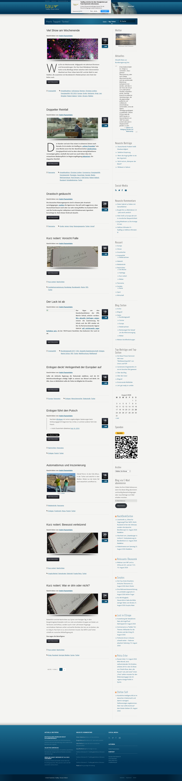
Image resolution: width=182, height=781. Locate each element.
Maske (93, 175)
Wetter (121, 279)
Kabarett (120, 261)
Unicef (92, 226)
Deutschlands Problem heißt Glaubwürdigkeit (55, 737)
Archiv (119, 309)
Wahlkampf (93, 353)
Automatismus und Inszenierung (66, 465)
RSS (116, 190)
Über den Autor (122, 376)
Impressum (128, 777)
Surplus (120, 577)
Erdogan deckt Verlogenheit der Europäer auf (73, 367)
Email (126, 190)
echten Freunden (89, 146)
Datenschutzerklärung (63, 1)
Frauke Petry (77, 573)
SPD (87, 287)
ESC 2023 (74, 93)
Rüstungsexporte (79, 226)
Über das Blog (121, 372)
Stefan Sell (122, 692)
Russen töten (121, 659)
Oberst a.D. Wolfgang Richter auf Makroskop (126, 129)
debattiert (86, 156)
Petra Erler (122, 655)
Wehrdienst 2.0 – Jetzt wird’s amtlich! (93, 740)
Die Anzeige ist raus (91, 749)
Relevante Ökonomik (127, 559)
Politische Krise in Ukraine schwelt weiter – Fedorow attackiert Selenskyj (125, 640)
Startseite (122, 777)
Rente (83, 287)
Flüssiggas (73, 175)
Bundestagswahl (124, 317)
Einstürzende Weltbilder (125, 382)
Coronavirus (86, 172)
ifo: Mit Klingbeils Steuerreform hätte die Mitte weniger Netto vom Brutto (126, 600)
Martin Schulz (65, 353)
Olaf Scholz (85, 177)
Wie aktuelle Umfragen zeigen (87, 318)
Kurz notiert (52, 282)
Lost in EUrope (124, 615)
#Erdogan (59, 419)
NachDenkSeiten (125, 516)
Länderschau (91, 149)
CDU (77, 351)
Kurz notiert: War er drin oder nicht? (68, 585)
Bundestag (67, 287)
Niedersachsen (124, 257)
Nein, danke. (94, 11)
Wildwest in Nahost (124, 167)
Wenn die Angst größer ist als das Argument (57, 758)
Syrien (72, 655)
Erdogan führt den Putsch (62, 410)
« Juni (117, 418)
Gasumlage (80, 175)
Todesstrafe (86, 398)
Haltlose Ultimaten (99, 762)
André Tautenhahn (66, 36)
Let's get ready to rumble (125, 385)
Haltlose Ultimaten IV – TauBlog (84, 752)
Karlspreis (91, 93)
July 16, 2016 (75, 428)
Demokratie (62, 573)
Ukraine (84, 96)
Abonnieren (121, 506)
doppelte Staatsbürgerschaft (89, 351)
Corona (121, 320)
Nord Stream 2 (76, 177)
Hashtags (122, 273)
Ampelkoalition (66, 91)
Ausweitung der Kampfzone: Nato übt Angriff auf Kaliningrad (126, 621)
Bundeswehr (76, 287)
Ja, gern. (104, 11)
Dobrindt (70, 573)
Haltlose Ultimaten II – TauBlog (84, 762)
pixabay (63, 493)
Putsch (56, 453)
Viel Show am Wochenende (63, 30)
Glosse (119, 249)
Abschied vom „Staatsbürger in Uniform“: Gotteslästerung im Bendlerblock (127, 538)
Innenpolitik (52, 91)
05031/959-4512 (113, 760)
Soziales (119, 286)
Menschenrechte (76, 398)
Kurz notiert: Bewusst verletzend (66, 524)
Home (105, 21)
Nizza (64, 511)
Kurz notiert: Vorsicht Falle (62, 238)
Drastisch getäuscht (58, 193)
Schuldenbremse (71, 180)
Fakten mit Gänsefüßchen (92, 737)
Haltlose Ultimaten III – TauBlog (84, 757)
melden (61, 205)
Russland (63, 180)
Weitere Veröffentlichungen (126, 340)
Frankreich (57, 511)
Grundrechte (121, 252)
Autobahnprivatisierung (56, 287)
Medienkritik (52, 505)
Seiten (119, 315)
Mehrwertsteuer (65, 177)
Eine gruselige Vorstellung (88, 765)
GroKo (85, 93)
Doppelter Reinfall (57, 109)
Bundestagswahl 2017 (68, 351)
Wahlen (90, 96)
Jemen (67, 226)
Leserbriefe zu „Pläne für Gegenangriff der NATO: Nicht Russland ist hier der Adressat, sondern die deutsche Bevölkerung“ (127, 525)
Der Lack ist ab (55, 301)
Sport (119, 292)
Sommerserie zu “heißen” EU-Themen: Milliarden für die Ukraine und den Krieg (126, 629)
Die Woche (122, 269)
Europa (79, 93)
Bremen (82, 91)
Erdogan (101, 351)
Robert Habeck (72, 96)
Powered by (75, 11)
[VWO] (80, 11)
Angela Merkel (53, 573)
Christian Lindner (91, 91)
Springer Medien (64, 655)
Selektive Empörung (124, 152)
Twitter (119, 190)
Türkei (80, 96)
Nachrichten (60, 282)
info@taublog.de (113, 762)
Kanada (87, 175)
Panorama (51, 172)
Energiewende (64, 175)
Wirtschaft (120, 295)
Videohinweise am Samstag (126, 546)
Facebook (123, 190)
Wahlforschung (84, 353)
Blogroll (119, 312)
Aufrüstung (75, 91)
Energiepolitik (65, 93)
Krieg (96, 93)
